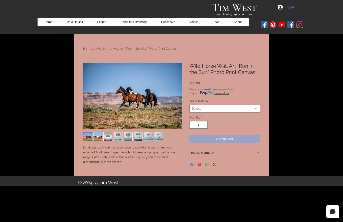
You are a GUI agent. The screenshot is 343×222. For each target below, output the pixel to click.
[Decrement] (192, 124)
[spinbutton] (198, 124)
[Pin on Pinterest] (199, 164)
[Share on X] (214, 164)
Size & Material (199, 101)
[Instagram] (299, 24)
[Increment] (204, 124)
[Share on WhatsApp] (207, 164)
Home (87, 48)
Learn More (221, 93)
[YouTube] (281, 24)
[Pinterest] (273, 24)
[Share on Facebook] (192, 164)
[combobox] (224, 108)
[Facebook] (264, 24)
